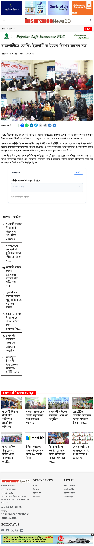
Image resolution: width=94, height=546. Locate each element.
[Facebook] (7, 530)
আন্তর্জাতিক (36, 496)
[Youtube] (2, 530)
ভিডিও (35, 485)
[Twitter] (12, 530)
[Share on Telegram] (36, 125)
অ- (54, 125)
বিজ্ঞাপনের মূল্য (69, 496)
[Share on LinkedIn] (31, 125)
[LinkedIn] (21, 530)
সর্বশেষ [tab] (6, 217)
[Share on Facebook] (22, 125)
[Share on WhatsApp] (27, 125)
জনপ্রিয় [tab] (16, 217)
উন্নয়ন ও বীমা (37, 493)
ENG (88, 29)
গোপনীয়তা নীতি (69, 489)
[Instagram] (16, 530)
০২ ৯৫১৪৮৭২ (14, 507)
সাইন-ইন (78, 172)
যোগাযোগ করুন (69, 493)
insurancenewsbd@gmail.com (15, 516)
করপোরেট (6, 125)
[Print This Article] (45, 125)
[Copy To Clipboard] (40, 125)
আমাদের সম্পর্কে (69, 485)
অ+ (50, 125)
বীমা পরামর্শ (36, 489)
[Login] (91, 20)
